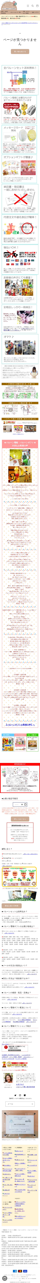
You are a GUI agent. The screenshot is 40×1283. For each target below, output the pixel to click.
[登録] (32, 1104)
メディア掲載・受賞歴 (15, 1057)
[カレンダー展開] (4, 1278)
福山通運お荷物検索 (18, 1021)
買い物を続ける (20, 52)
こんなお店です (26, 1055)
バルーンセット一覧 (15, 12)
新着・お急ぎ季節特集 (4, 12)
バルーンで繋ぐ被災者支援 (25, 1087)
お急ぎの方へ (7, 1174)
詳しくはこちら (20, 819)
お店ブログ (20, 1084)
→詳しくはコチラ (7, 865)
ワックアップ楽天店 (20, 1058)
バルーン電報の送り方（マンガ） (7, 1160)
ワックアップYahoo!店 (8, 1058)
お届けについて (20, 1160)
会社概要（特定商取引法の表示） (11, 1055)
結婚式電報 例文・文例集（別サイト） (20, 1210)
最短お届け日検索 (11, 906)
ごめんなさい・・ (28, 1057)
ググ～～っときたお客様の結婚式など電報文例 (20, 1203)
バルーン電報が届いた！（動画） (7, 1214)
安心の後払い (7, 1165)
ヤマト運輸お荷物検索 (24, 1020)
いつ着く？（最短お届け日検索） (7, 1179)
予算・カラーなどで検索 (26, 12)
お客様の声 (5, 1057)
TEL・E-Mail (5, 1044)
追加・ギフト (35, 12)
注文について (19, 1151)
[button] (28, 5)
